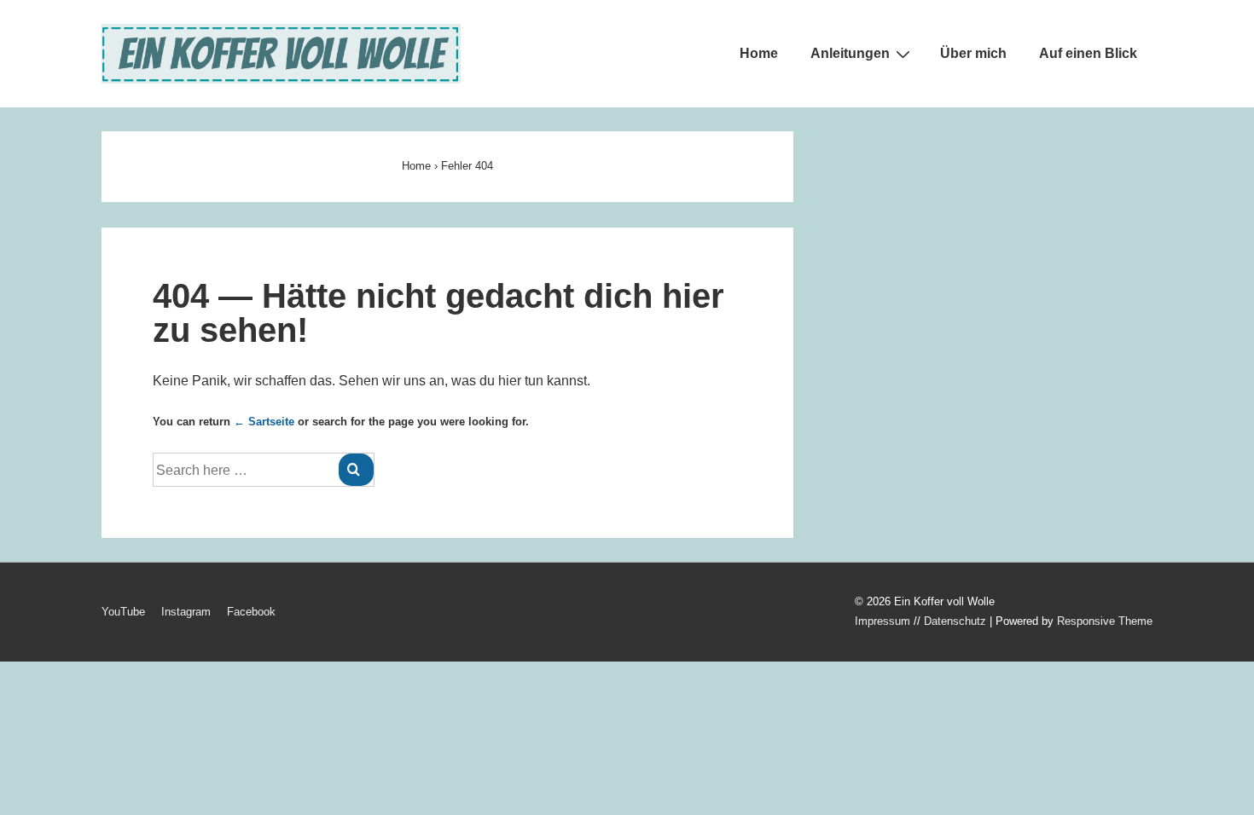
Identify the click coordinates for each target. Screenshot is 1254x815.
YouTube (123, 611)
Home (759, 53)
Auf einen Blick (1088, 53)
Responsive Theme (1104, 621)
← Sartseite (264, 421)
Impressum (882, 621)
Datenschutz (955, 621)
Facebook (251, 611)
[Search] (356, 470)
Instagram (186, 611)
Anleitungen (850, 53)
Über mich (973, 53)
